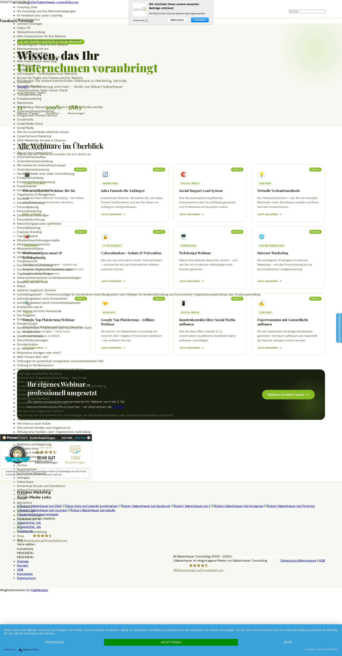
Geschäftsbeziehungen (32, 340)
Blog (20, 540)
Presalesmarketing (29, 99)
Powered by (139, 20)
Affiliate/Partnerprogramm (35, 490)
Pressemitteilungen (30, 515)
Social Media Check (30, 124)
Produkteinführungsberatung (36, 182)
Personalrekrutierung (31, 219)
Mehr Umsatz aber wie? (33, 357)
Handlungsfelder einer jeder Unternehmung (45, 174)
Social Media (25, 128)
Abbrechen (177, 19)
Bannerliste (24, 502)
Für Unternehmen (28, 332)
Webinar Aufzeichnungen (33, 436)
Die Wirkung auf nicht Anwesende (39, 311)
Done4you (24, 82)
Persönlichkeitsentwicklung (35, 265)
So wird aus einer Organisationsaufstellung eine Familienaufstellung (61, 386)
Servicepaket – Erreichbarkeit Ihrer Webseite (47, 74)
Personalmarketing (29, 211)
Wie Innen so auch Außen (34, 423)
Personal (22, 198)
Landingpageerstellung (32, 53)
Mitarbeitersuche (28, 253)
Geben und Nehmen (30, 336)
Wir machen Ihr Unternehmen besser (41, 165)
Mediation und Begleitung (34, 444)
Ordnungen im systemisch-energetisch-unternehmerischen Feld (60, 361)
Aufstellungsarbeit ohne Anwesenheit (42, 298)
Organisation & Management (36, 194)
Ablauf (21, 286)
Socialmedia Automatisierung (36, 144)
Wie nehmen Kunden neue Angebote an (43, 428)
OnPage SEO (25, 69)
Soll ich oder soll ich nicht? (34, 390)
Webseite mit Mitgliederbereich (38, 57)
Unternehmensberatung (33, 169)
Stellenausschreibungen (33, 215)
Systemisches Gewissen (33, 398)
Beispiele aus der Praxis (32, 282)
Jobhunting (24, 257)
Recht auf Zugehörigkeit (33, 382)
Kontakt (22, 565)
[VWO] (149, 20)
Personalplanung (28, 207)
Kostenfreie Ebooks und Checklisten (41, 486)
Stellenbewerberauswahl (33, 394)
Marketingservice (28, 19)
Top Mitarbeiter (27, 236)
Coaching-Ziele (27, 7)
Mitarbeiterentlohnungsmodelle (38, 240)
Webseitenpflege (28, 65)
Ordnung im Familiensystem (35, 365)
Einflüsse (23, 319)
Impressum (25, 574)
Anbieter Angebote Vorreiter (36, 290)
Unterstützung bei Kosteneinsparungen (43, 403)
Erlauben (200, 19)
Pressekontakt (26, 519)
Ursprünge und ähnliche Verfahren (39, 373)
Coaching (23, 3)
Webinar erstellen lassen (286, 395)
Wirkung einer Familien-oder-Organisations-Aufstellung (54, 432)
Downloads (24, 507)
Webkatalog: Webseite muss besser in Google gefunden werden (60, 107)
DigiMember (39, 590)
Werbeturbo (25, 103)
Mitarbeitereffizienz (30, 248)
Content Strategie (29, 24)
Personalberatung (29, 228)
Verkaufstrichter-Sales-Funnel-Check (42, 90)
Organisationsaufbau (30, 149)
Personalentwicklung (30, 203)
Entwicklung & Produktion (34, 190)
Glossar (22, 494)
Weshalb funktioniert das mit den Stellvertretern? (50, 419)
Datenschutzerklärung (32, 532)
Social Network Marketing (34, 136)
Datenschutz (26, 578)
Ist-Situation (25, 348)
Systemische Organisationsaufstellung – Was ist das (52, 378)
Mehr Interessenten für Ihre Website (41, 36)
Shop (20, 536)
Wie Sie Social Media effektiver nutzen (43, 132)
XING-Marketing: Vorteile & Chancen (41, 140)
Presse (21, 498)
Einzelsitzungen (27, 323)
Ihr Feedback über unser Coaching (39, 15)
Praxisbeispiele (27, 186)
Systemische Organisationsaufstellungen (44, 269)
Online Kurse (25, 482)
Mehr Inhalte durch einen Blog (37, 61)
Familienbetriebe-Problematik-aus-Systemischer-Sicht (54, 328)
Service (22, 465)
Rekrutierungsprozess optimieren (39, 223)
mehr (288, 642)
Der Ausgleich (26, 315)
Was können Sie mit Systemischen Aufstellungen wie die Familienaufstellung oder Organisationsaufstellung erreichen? (95, 415)
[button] (25, 549)
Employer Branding (29, 232)
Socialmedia (25, 119)
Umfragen (23, 478)
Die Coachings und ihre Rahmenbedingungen (46, 11)
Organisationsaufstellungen (35, 273)
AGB (20, 523)
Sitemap (23, 561)
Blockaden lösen (28, 448)
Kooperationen (27, 469)
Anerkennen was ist (30, 307)
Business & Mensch (30, 453)
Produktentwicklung (30, 178)
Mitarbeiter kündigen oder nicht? (39, 353)
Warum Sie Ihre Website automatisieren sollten (48, 40)
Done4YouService (29, 86)
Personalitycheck (28, 457)
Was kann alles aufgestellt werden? (40, 411)
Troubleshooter (27, 261)
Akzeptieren (171, 642)
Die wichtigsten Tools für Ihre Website (42, 44)
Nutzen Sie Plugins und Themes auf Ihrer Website (50, 78)
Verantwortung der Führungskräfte (40, 407)
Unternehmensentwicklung (35, 161)
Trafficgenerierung (29, 94)
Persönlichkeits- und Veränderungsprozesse (46, 440)
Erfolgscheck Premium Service (37, 115)
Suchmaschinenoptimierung (35, 111)
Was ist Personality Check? (35, 461)
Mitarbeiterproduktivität (33, 244)
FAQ (19, 527)
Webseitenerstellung (31, 32)
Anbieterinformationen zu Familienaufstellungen (49, 278)
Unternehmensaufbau (31, 157)
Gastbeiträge (26, 511)
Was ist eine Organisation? (34, 153)
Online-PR (23, 28)
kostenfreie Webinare (31, 473)
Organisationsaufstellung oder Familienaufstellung (50, 369)
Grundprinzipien (27, 344)
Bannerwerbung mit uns (32, 49)
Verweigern (54, 642)
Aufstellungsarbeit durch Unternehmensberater (49, 303)
